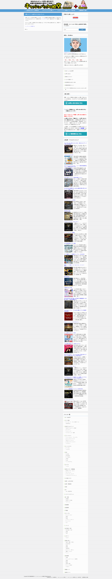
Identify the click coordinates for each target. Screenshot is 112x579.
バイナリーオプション (69, 494)
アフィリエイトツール (70, 438)
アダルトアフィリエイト (71, 441)
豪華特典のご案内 (83, 10)
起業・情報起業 (68, 483)
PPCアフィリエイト (70, 440)
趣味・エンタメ (69, 551)
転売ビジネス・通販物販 (70, 469)
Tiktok (67, 458)
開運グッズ (67, 569)
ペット (67, 552)
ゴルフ (67, 537)
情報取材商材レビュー (69, 85)
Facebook (68, 455)
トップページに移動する (30, 26)
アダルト (67, 566)
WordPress (68, 423)
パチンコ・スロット (70, 519)
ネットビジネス (68, 446)
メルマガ (67, 449)
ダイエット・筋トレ (70, 549)
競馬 (67, 516)
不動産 (66, 510)
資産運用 (67, 507)
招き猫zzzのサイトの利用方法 (33, 10)
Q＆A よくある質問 (69, 70)
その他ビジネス (68, 478)
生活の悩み (68, 543)
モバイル (67, 464)
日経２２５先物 (69, 500)
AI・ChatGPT (68, 417)
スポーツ (67, 535)
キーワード (68, 429)
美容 (67, 545)
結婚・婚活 (68, 563)
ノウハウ (67, 525)
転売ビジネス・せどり (70, 470)
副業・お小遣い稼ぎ (69, 481)
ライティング (68, 431)
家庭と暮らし (67, 540)
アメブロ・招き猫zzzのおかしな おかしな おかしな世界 (75, 89)
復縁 (67, 560)
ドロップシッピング (70, 473)
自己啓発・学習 (68, 528)
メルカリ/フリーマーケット (71, 475)
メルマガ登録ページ (69, 79)
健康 (67, 546)
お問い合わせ (67, 73)
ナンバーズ (68, 521)
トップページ (44, 18)
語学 (67, 533)
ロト (67, 522)
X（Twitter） (68, 457)
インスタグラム (69, 461)
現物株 (67, 498)
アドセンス (68, 443)
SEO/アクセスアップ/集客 (71, 428)
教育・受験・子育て (70, 542)
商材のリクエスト (68, 76)
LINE (67, 460)
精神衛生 (67, 548)
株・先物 (67, 497)
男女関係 (67, 555)
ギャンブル (67, 513)
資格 (67, 531)
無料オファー (67, 572)
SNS (66, 452)
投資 (66, 486)
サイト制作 (67, 420)
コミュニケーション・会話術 (71, 558)
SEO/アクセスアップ (69, 426)
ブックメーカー (69, 514)
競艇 (67, 518)
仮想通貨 (67, 504)
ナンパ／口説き (69, 565)
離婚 (67, 562)
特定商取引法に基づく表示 (70, 82)
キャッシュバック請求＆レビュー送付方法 (66, 10)
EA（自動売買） (69, 491)
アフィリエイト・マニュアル (71, 437)
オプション (68, 501)
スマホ (67, 466)
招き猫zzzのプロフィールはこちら (69, 52)
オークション (68, 472)
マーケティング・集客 (70, 432)
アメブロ (67, 447)
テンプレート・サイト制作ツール (72, 421)
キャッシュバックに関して (48, 10)
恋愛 (67, 557)
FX (65, 489)
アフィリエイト (68, 435)
